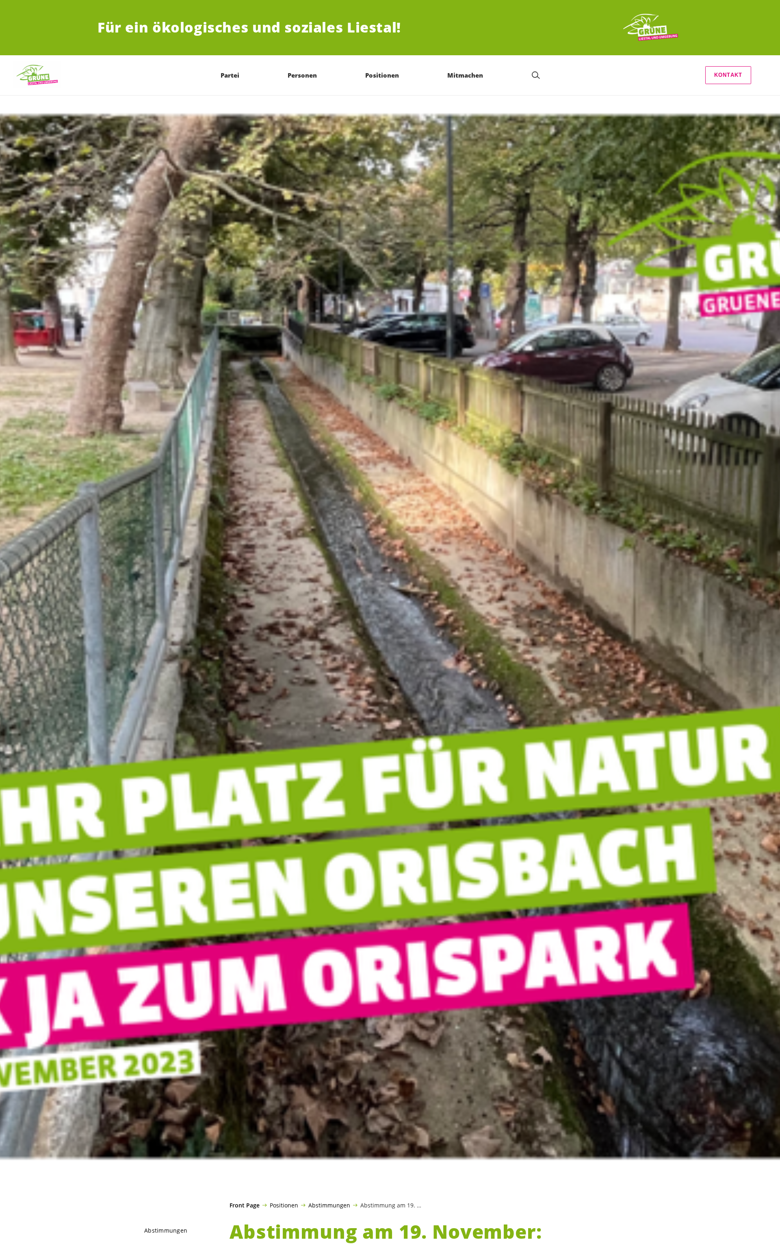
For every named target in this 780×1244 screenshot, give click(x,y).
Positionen (284, 1205)
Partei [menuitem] (230, 75)
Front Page (245, 1205)
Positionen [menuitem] (382, 75)
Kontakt (728, 75)
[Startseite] (652, 27)
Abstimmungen (329, 1205)
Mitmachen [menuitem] (465, 75)
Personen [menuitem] (302, 75)
